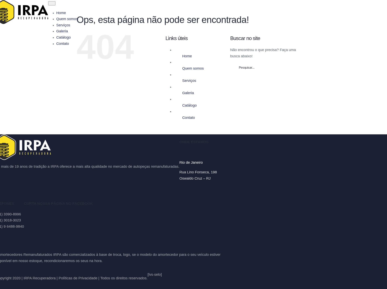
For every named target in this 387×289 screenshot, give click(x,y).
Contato (188, 118)
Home (187, 56)
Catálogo (189, 105)
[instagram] (188, 188)
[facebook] (181, 188)
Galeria (188, 93)
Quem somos (193, 68)
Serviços (189, 81)
